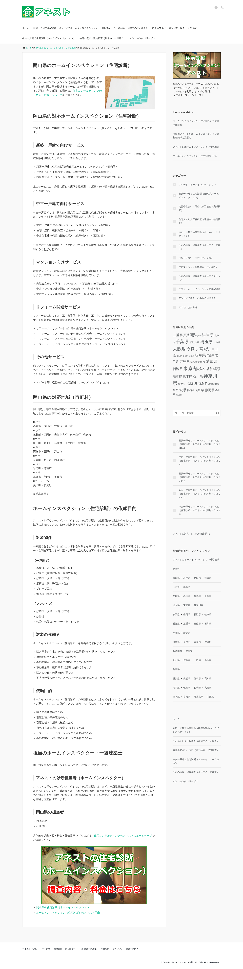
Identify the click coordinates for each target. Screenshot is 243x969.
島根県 (207, 660)
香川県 (176, 678)
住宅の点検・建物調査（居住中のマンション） (199, 278)
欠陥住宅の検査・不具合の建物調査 (197, 298)
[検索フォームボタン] (217, 413)
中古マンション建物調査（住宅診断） (198, 267)
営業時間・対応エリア (64, 949)
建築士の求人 (132, 949)
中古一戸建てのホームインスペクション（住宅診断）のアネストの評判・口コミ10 (199, 461)
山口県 (179, 356)
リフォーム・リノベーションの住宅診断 (199, 289)
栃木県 (203, 369)
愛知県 (212, 361)
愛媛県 (201, 361)
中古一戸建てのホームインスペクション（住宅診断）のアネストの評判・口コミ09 (199, 510)
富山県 (197, 623)
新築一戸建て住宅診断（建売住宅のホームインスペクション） (65, 28)
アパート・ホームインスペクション (197, 184)
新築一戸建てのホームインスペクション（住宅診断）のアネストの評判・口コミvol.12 (199, 477)
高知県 (179, 394)
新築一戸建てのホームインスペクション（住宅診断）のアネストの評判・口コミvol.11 (199, 494)
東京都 (190, 368)
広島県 (184, 362)
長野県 (199, 390)
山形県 (185, 356)
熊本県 (187, 376)
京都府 (189, 335)
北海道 (176, 568)
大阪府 (179, 348)
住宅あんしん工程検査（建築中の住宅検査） (125, 28)
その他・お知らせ (188, 307)
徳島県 (193, 362)
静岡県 (210, 390)
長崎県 (190, 390)
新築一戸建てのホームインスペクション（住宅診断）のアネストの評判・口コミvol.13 (199, 444)
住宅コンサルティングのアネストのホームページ (123, 835)
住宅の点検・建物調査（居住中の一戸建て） (103, 38)
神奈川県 (198, 605)
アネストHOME (29, 949)
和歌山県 (195, 342)
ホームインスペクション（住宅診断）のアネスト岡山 (68, 912)
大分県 (217, 342)
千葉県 (182, 341)
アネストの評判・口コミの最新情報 (191, 533)
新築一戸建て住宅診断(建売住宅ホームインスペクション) (199, 195)
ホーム (25, 28)
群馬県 (197, 596)
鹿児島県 (198, 696)
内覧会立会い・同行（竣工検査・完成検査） (175, 28)
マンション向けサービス (142, 38)
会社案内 (45, 949)
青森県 (176, 578)
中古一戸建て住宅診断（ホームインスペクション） (49, 38)
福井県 (181, 384)
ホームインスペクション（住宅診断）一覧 (195, 155)
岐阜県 (200, 355)
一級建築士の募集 (88, 949)
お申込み (117, 949)
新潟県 (178, 369)
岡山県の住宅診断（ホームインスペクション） (64, 907)
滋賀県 (177, 376)
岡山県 (210, 355)
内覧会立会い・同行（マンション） (197, 257)
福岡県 (192, 383)
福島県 (203, 384)
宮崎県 (186, 696)
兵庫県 (208, 335)
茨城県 (181, 390)
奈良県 (193, 349)
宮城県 (205, 349)
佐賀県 (198, 336)
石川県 (198, 376)
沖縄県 (215, 369)
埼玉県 (206, 341)
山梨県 (191, 356)
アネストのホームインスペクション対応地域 (196, 146)
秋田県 (211, 384)
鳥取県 (176, 669)
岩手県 (186, 578)
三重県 (178, 335)
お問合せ (105, 949)
